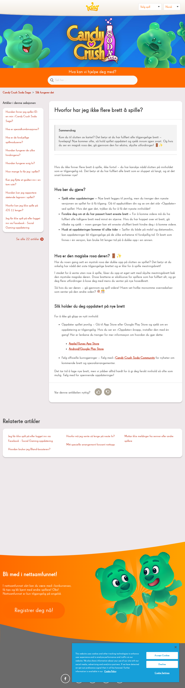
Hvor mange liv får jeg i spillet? (23, 171)
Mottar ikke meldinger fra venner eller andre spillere (148, 439)
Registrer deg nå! (33, 610)
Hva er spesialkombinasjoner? (22, 129)
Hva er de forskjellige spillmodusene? (17, 140)
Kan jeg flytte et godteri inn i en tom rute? (23, 182)
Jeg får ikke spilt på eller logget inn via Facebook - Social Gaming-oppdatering (23, 223)
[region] (125, 662)
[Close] (176, 647)
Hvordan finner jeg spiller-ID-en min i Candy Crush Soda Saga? (22, 117)
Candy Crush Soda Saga (17, 92)
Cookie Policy (110, 671)
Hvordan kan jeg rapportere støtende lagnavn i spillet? (21, 195)
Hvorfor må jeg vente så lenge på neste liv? (90, 436)
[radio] (98, 391)
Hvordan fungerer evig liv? (20, 163)
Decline (162, 664)
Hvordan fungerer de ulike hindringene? (20, 153)
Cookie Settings (162, 673)
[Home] (92, 6)
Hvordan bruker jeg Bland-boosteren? (29, 449)
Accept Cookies (162, 655)
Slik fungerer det (44, 92)
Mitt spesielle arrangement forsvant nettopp (90, 444)
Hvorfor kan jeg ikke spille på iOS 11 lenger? (22, 208)
